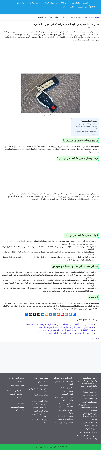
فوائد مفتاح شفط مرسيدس (88, 129)
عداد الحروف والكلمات (88, 432)
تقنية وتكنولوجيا (83, 7)
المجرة (97, 17)
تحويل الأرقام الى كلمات (88, 429)
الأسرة (71, 7)
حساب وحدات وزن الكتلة (63, 422)
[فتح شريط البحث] (6, 11)
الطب (63, 7)
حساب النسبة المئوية (41, 407)
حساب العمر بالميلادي (89, 398)
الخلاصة (94, 134)
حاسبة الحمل (44, 385)
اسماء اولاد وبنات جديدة (15, 391)
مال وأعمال (20, 3)
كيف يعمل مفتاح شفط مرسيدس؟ (86, 126)
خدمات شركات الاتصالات (51, 3)
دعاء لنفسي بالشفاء (17, 394)
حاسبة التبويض (43, 381)
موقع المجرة (53, 447)
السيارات (89, 17)
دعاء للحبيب (20, 381)
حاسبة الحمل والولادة (16, 378)
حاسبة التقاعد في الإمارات (63, 378)
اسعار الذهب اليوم (17, 385)
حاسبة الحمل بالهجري (41, 378)
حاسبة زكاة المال (66, 388)
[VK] (50, 314)
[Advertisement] (50, 58)
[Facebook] (74, 314)
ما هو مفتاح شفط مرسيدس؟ (87, 124)
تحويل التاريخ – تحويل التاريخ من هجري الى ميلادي (89, 416)
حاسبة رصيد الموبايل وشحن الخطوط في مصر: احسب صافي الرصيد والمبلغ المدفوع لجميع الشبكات (87, 383)
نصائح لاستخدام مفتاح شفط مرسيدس (84, 131)
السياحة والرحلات (33, 3)
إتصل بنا (21, 403)
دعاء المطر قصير (18, 398)
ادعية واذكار (64, 3)
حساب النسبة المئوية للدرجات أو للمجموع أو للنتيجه (40, 413)
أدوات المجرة (76, 3)
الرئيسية (85, 3)
